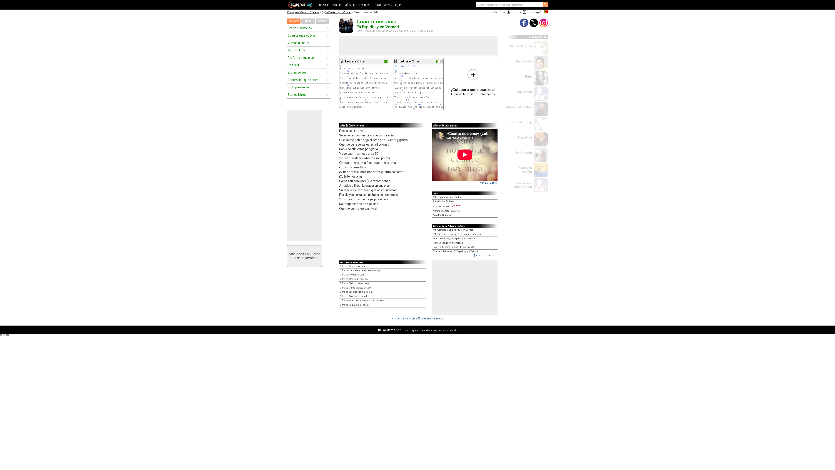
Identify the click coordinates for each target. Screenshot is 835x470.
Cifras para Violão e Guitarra (303, 12)
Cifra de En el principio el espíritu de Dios (362, 300)
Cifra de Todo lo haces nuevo (355, 283)
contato (453, 330)
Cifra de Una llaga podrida (354, 279)
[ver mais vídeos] (488, 182)
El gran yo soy (297, 72)
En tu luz (293, 65)
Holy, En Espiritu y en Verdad (448, 243)
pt (445, 330)
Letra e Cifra (355, 61)
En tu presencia (298, 87)
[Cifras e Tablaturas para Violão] (301, 7)
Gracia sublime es (300, 28)
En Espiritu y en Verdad (338, 12)
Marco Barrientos (519, 107)
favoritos (364, 5)
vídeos (388, 5)
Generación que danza (303, 80)
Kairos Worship (521, 122)
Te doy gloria (296, 50)
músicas (324, 5)
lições (398, 5)
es (435, 330)
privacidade (425, 330)
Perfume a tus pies (301, 57)
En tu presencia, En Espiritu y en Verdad (454, 238)
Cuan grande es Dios (302, 35)
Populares (294, 21)
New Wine (525, 137)
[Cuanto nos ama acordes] (405, 318)
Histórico (322, 21)
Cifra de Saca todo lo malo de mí (356, 291)
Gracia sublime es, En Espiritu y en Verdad (455, 251)
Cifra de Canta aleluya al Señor (356, 287)
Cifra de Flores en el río (352, 266)
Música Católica (520, 46)
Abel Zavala (523, 61)
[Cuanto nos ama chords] (432, 318)
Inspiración (524, 92)
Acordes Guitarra (442, 215)
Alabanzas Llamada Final (522, 185)
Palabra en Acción (524, 169)
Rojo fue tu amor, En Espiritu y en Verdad (454, 247)
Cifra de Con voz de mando (354, 296)
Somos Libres (297, 94)
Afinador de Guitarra (443, 201)
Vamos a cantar (298, 43)
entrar (518, 12)
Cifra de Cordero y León (352, 274)
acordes (337, 5)
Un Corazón (523, 152)
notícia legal (409, 330)
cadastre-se (499, 12)
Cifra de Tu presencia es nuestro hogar (360, 270)
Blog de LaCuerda (446, 206)
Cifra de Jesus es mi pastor (354, 305)
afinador (350, 5)
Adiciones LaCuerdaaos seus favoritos (304, 256)
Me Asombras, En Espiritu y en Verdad (453, 229)
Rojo (528, 76)
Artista (308, 21)
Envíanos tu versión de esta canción (473, 82)
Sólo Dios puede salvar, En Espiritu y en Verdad (457, 234)
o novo (377, 5)
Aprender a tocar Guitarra (446, 211)
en (440, 330)
